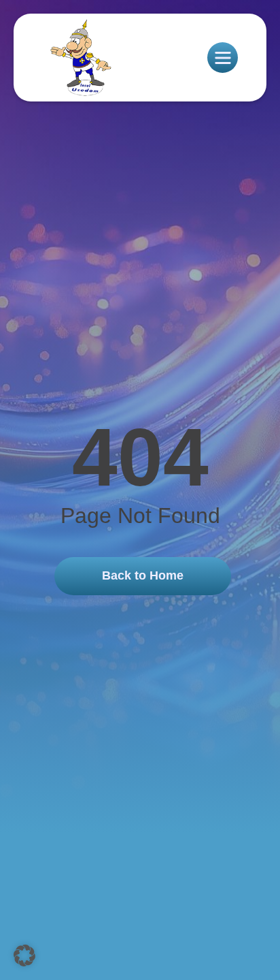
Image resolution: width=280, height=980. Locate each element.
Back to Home (142, 575)
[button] (24, 955)
